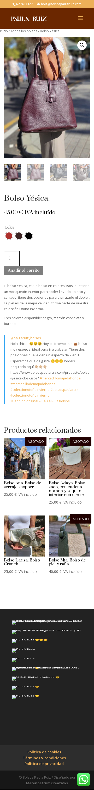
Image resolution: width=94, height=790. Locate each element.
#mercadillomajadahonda (60, 378)
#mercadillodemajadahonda (33, 383)
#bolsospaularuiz (64, 389)
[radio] (9, 236)
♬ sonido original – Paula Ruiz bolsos (40, 401)
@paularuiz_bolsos (25, 338)
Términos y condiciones (44, 757)
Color (9, 227)
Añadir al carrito (23, 270)
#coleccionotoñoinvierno (30, 389)
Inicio (4, 31)
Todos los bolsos (23, 31)
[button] (82, 45)
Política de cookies (44, 751)
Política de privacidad (44, 763)
